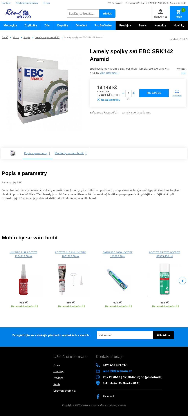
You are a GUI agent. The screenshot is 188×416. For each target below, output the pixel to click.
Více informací (109, 73)
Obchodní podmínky (27, 3)
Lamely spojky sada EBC (47, 37)
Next (182, 280)
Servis (56, 384)
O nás (47, 3)
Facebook (108, 396)
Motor (16, 37)
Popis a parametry (35, 153)
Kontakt (6, 3)
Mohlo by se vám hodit (69, 153)
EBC (183, 73)
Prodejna (58, 377)
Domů (5, 37)
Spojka (27, 37)
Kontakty (58, 371)
